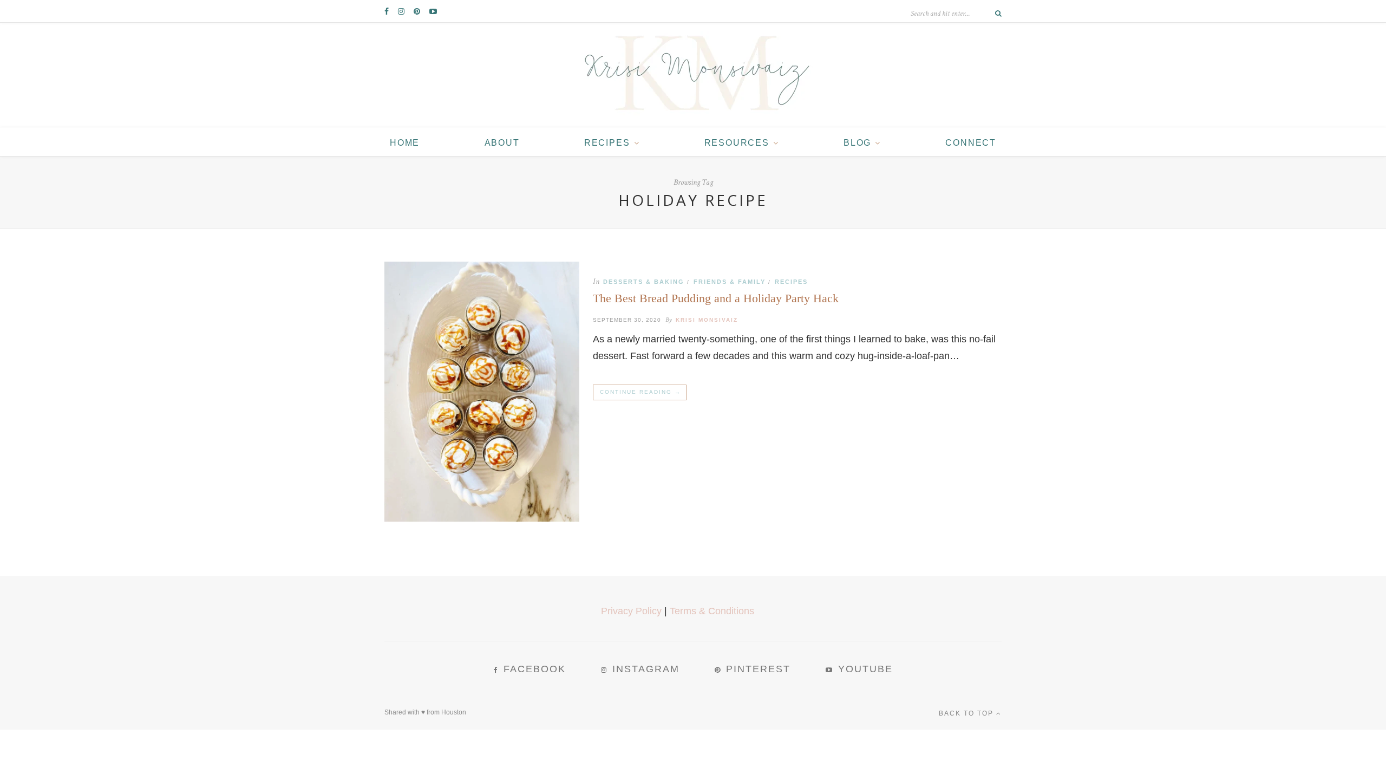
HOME (405, 142)
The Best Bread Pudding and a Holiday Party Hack (716, 298)
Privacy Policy (631, 611)
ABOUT (502, 142)
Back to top (967, 713)
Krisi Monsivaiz (707, 320)
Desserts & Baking (643, 281)
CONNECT (970, 142)
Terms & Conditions (712, 611)
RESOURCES (736, 142)
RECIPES (607, 142)
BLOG (857, 142)
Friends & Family (730, 281)
